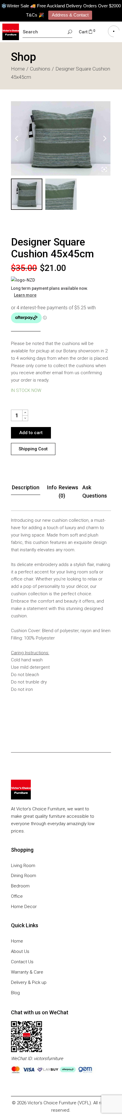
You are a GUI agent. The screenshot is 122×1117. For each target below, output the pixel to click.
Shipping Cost (33, 449)
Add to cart (31, 432)
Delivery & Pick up (28, 982)
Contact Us (22, 961)
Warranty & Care (27, 972)
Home (17, 941)
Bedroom (20, 886)
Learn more (25, 295)
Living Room (23, 865)
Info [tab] (52, 487)
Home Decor (24, 906)
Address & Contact (70, 14)
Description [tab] (25, 487)
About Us (20, 951)
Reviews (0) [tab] (68, 491)
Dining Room (23, 875)
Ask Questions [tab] (94, 491)
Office (17, 896)
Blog (15, 992)
